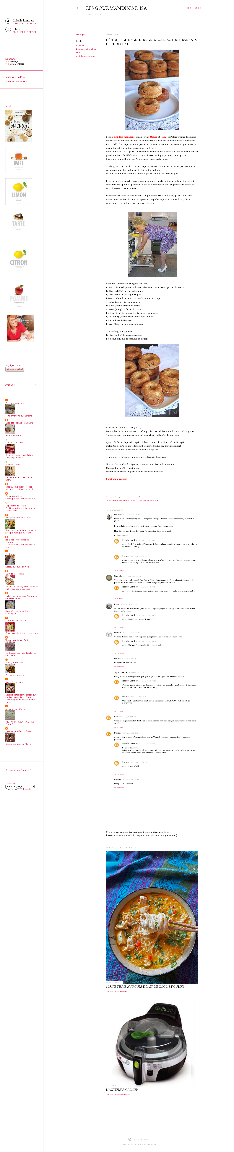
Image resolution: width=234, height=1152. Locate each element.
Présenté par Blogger (141, 1139)
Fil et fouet (10, 554)
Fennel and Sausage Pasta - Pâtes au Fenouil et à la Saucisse (21, 587)
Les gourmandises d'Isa (116, 8)
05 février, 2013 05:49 (147, 540)
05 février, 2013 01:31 (136, 672)
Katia (116, 604)
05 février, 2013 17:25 (147, 744)
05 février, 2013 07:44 (127, 717)
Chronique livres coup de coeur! (20, 499)
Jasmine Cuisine (13, 465)
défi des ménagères (85, 56)
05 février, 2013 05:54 (147, 681)
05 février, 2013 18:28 (131, 780)
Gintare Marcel (150, 1144)
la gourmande (120, 672)
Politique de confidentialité (18, 770)
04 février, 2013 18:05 (131, 633)
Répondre (119, 570)
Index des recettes (98, 15)
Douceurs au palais (14, 442)
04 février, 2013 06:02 (131, 515)
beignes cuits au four (86, 49)
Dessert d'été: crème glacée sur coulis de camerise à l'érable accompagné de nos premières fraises (20, 698)
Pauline (117, 658)
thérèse (126, 556)
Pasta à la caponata (14, 675)
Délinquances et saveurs (17, 620)
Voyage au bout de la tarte (18, 517)
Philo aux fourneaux (14, 403)
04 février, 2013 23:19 (130, 659)
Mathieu (118, 633)
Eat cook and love (13, 496)
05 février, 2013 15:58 (139, 697)
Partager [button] (80, 34)
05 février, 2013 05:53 (147, 641)
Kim (116, 717)
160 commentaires (122, 1095)
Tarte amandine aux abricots (18, 416)
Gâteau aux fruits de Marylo (18, 744)
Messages (14, 61)
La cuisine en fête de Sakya (18, 731)
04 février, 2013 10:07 (128, 604)
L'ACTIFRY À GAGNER (122, 1089)
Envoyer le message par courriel (127, 497)
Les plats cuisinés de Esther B (19, 423)
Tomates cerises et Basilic (17, 640)
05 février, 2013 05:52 (147, 615)
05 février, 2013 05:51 (147, 587)
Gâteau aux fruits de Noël (17, 567)
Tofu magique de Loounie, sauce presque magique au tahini (20, 531)
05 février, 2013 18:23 (139, 762)
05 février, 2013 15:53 (130, 733)
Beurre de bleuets (13, 435)
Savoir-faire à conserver (16, 682)
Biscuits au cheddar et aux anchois (21, 633)
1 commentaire (121, 991)
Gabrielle (118, 576)
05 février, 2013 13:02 (139, 556)
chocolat (80, 52)
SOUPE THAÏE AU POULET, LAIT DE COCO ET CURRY (145, 986)
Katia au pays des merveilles (18, 487)
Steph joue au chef (14, 662)
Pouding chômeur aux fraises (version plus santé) (19, 456)
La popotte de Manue (15, 506)
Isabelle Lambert (130, 540)
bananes (80, 45)
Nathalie (118, 514)
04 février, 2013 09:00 (132, 576)
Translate (27, 789)
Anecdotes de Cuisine (15, 709)
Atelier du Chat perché (16, 81)
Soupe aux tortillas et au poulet (20, 489)
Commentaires (16, 64)
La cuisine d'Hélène (14, 574)
